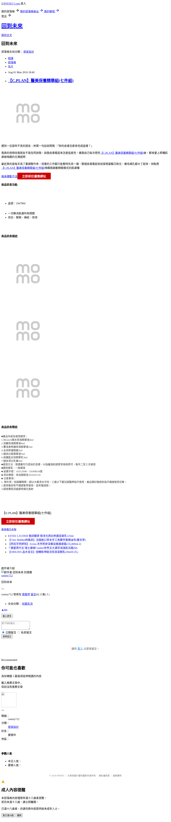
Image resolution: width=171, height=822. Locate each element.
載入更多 (7, 616)
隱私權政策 (104, 775)
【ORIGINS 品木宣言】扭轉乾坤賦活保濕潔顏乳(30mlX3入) (43, 552)
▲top (4, 609)
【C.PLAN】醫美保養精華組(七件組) (40, 80)
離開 (19, 815)
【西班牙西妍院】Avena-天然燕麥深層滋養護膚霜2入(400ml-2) (44, 543)
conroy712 (7, 575)
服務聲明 (117, 775)
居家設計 (28, 51)
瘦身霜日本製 (8, 529)
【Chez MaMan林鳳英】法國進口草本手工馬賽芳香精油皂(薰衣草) (47, 539)
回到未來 (12, 26)
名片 (10, 66)
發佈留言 (7, 636)
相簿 (10, 58)
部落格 (12, 62)
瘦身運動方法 (9, 176)
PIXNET (60, 775)
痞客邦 (26, 594)
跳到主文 (6, 35)
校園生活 (27, 603)
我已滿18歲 (8, 815)
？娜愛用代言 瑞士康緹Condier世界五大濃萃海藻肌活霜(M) (42, 547)
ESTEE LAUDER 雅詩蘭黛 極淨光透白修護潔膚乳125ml (40, 535)
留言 (33, 594)
